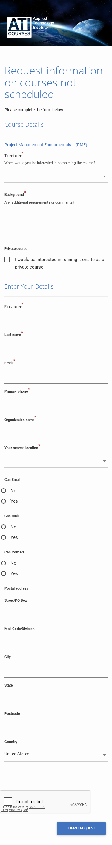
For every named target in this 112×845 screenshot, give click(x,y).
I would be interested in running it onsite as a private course (59, 260)
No (13, 490)
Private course (15, 249)
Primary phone (17, 391)
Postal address (16, 588)
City (7, 657)
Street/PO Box (15, 600)
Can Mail (11, 516)
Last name (13, 334)
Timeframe (13, 155)
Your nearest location (22, 448)
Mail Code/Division (19, 629)
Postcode (12, 714)
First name (13, 306)
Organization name (20, 419)
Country (10, 742)
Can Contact (14, 552)
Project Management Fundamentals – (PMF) (45, 144)
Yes (14, 501)
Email (9, 363)
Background (15, 194)
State (8, 685)
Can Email (12, 480)
